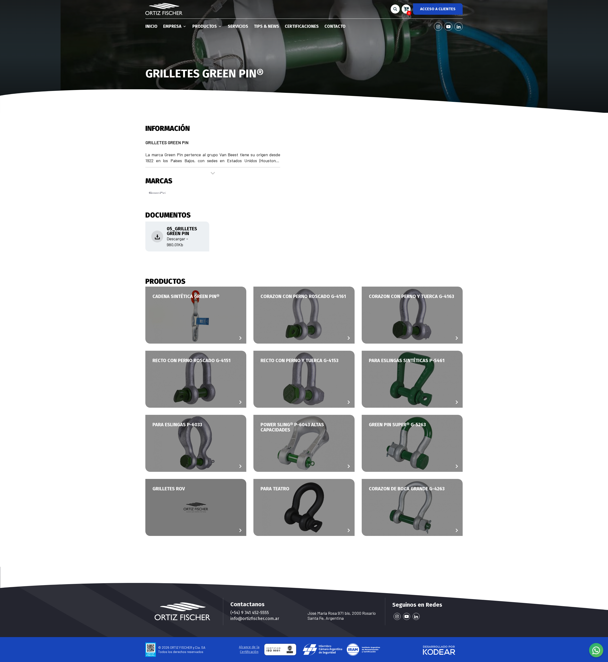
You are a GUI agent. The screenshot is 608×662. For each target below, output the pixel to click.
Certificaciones (302, 26)
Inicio (151, 26)
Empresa (172, 26)
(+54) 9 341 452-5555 (249, 612)
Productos (205, 26)
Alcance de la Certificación (249, 649)
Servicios (238, 26)
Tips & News (266, 26)
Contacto (335, 26)
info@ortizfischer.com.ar (254, 618)
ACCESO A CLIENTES (438, 9)
